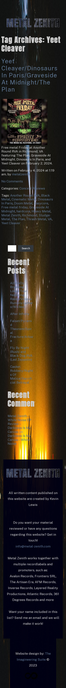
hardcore (23, 211)
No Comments (12, 181)
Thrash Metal (36, 219)
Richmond (29, 215)
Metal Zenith (11, 215)
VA (50, 219)
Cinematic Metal (24, 199)
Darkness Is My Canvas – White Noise (19, 440)
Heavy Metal (41, 211)
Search (12, 243)
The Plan (18, 219)
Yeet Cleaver (10, 223)
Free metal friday (14, 207)
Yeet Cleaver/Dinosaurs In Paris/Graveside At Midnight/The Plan (29, 75)
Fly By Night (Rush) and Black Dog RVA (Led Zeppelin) (21, 354)
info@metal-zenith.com (33, 546)
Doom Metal (23, 203)
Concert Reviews (32, 188)
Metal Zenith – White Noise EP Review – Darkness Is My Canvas (19, 424)
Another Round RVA (25, 195)
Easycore (41, 203)
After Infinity (19, 314)
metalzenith (21, 174)
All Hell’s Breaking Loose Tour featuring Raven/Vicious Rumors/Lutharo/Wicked (21, 295)
